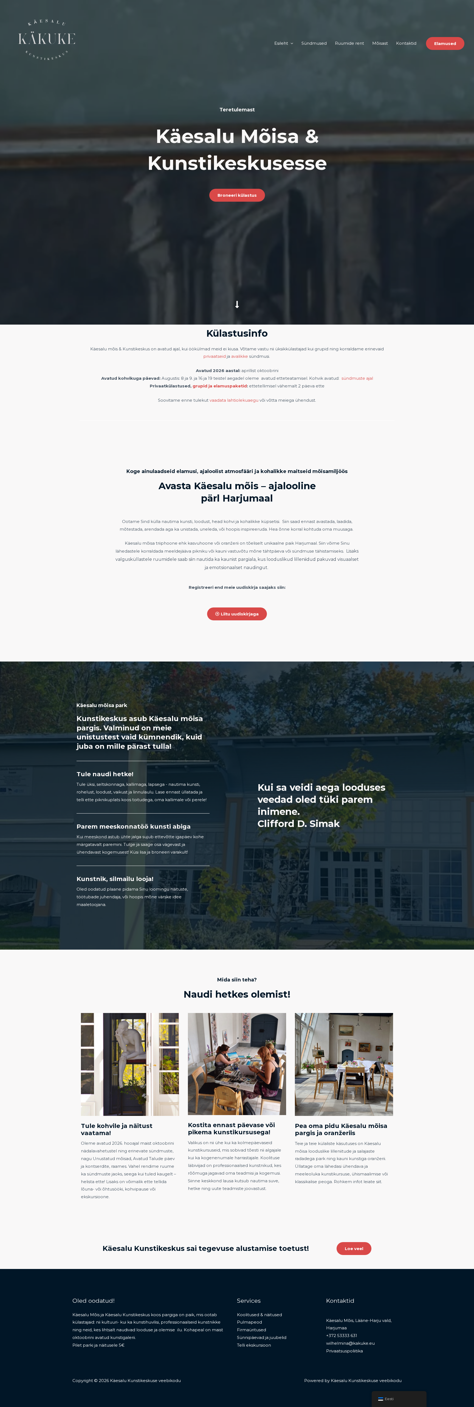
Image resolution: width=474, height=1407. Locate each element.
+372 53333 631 (341, 1335)
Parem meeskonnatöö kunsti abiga (134, 826)
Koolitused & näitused (259, 1314)
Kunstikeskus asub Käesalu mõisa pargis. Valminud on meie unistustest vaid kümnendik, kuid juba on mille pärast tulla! (140, 732)
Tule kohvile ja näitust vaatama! (117, 1129)
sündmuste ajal (357, 378)
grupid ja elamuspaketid (220, 386)
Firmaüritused (251, 1329)
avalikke (239, 356)
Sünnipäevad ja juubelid (261, 1337)
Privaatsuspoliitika (344, 1350)
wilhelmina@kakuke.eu (350, 1343)
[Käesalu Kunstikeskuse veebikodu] (49, 43)
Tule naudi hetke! (105, 774)
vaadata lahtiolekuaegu (234, 400)
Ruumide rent (349, 43)
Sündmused (314, 43)
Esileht (281, 43)
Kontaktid (406, 43)
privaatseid (214, 356)
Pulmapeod (249, 1322)
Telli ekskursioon (254, 1345)
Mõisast (380, 43)
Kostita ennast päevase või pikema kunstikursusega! (231, 1128)
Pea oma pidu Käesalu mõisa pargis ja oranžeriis (341, 1129)
